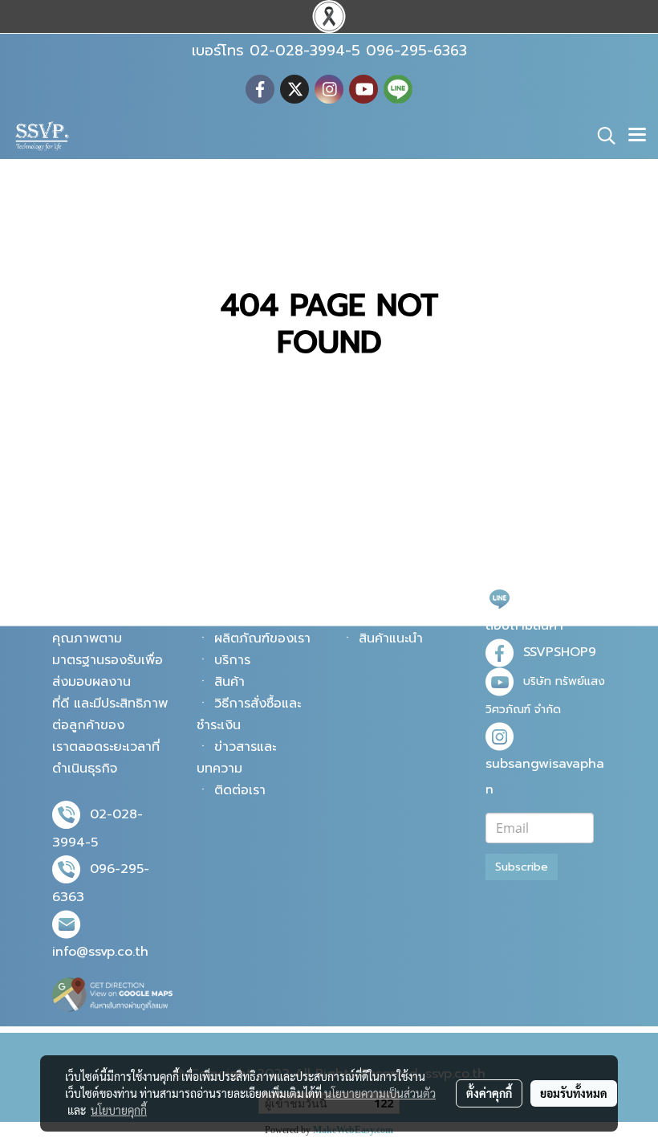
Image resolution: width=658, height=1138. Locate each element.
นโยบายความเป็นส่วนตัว (380, 1093)
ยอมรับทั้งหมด (573, 1093)
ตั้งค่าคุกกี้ (489, 1093)
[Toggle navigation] (637, 135)
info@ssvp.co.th (100, 951)
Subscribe (521, 867)
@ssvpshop (557, 597)
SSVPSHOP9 (559, 652)
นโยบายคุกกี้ (119, 1110)
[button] (601, 136)
